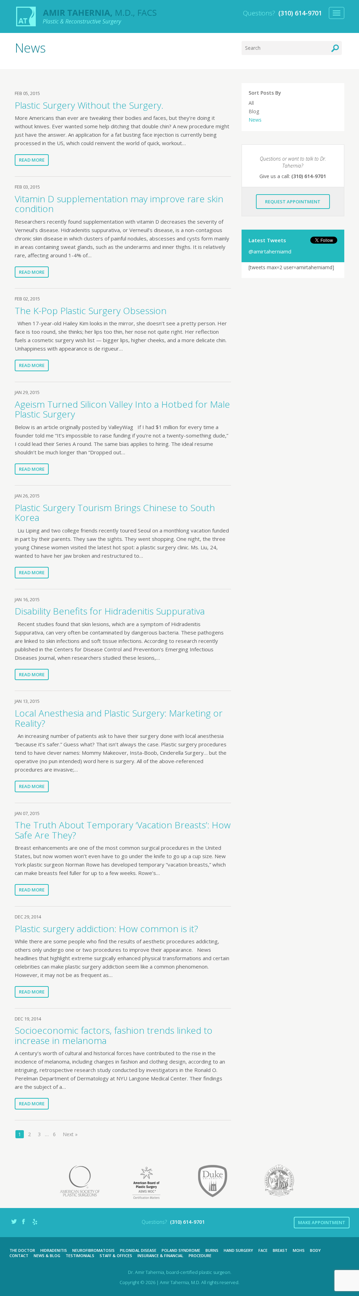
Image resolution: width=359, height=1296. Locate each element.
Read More (32, 160)
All (251, 103)
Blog (254, 111)
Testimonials (80, 1255)
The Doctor (22, 1250)
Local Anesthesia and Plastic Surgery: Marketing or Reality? (119, 718)
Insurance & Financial (160, 1255)
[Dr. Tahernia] (86, 16)
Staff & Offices (116, 1255)
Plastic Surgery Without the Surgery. (89, 105)
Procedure (200, 1255)
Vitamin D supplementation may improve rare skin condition (119, 203)
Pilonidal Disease (138, 1250)
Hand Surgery (238, 1250)
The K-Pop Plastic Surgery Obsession (91, 310)
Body (315, 1250)
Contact (18, 1255)
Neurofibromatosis (93, 1250)
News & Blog (47, 1255)
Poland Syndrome (181, 1250)
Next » (70, 1134)
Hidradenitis (53, 1250)
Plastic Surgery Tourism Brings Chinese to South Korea (115, 512)
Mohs (299, 1250)
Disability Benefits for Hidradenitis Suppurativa (110, 611)
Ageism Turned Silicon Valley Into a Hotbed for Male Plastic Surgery (122, 409)
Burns (211, 1250)
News (255, 119)
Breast (280, 1250)
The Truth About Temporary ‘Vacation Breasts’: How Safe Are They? (123, 830)
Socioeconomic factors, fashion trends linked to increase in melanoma (113, 1035)
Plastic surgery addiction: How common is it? (106, 928)
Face (262, 1250)
